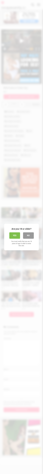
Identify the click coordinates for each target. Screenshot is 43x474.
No (28, 235)
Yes (14, 235)
